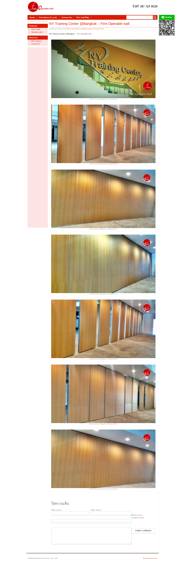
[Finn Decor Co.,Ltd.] (167, 35)
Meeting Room (71, 29)
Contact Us (66, 17)
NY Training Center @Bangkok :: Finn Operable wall (89, 24)
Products (78, 29)
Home (32, 17)
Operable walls (37, 32)
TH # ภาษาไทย (82, 17)
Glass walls (35, 29)
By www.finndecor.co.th (150, 558)
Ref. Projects (36, 41)
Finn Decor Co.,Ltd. (48, 17)
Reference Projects (87, 29)
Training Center (99, 29)
